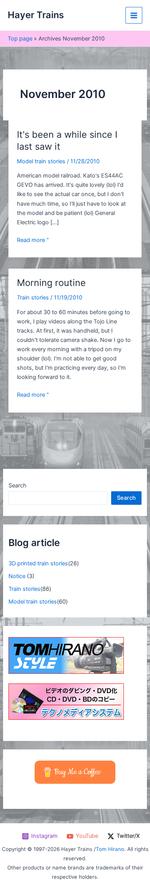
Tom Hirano (110, 849)
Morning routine (51, 282)
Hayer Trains (36, 14)
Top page (20, 38)
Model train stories (41, 161)
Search (17, 485)
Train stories (33, 297)
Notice (16, 576)
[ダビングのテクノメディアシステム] (66, 701)
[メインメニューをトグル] (133, 15)
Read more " (33, 239)
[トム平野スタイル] (66, 654)
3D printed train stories (38, 563)
